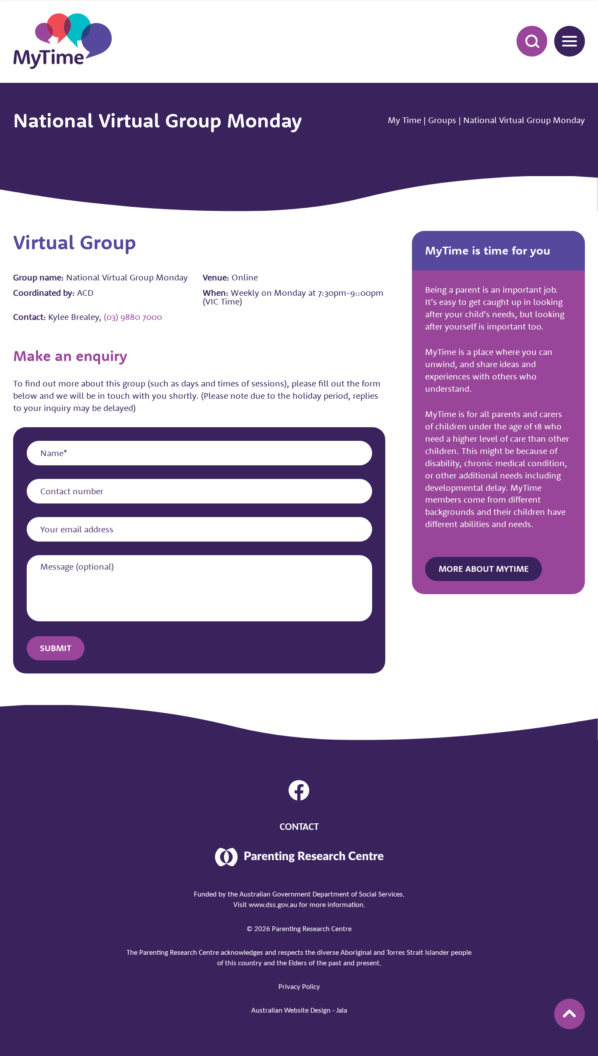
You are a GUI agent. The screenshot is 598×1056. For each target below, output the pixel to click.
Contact (299, 827)
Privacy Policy (299, 987)
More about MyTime (484, 568)
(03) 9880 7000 (133, 316)
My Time (404, 119)
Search (532, 41)
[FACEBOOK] (298, 790)
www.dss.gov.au (273, 905)
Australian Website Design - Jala (299, 1010)
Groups (442, 119)
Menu (569, 41)
